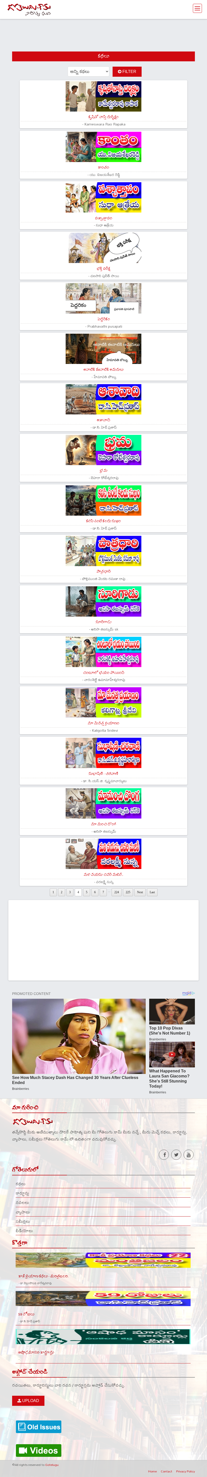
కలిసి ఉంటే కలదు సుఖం (103, 521)
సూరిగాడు (103, 622)
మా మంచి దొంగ (103, 824)
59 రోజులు (26, 1314)
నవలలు (22, 1202)
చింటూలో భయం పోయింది (103, 672)
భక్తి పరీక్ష (103, 268)
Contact (166, 1471)
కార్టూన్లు (22, 1193)
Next (140, 892)
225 (128, 892)
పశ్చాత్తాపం (103, 218)
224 (116, 892)
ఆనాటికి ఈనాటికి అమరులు (103, 369)
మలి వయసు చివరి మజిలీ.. (103, 874)
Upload (30, 1401)
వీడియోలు (24, 1230)
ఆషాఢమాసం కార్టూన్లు (36, 1352)
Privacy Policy (185, 1471)
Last (152, 892)
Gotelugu (52, 1464)
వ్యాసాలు (23, 1212)
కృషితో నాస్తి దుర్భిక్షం (103, 117)
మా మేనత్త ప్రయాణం (103, 723)
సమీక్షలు (23, 1221)
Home (152, 1471)
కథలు (20, 1183)
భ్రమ (103, 470)
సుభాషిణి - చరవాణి (103, 773)
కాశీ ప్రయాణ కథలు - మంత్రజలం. (43, 1276)
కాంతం (103, 167)
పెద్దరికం (103, 319)
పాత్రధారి (103, 571)
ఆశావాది (103, 420)
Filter (128, 71)
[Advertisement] (103, 31)
